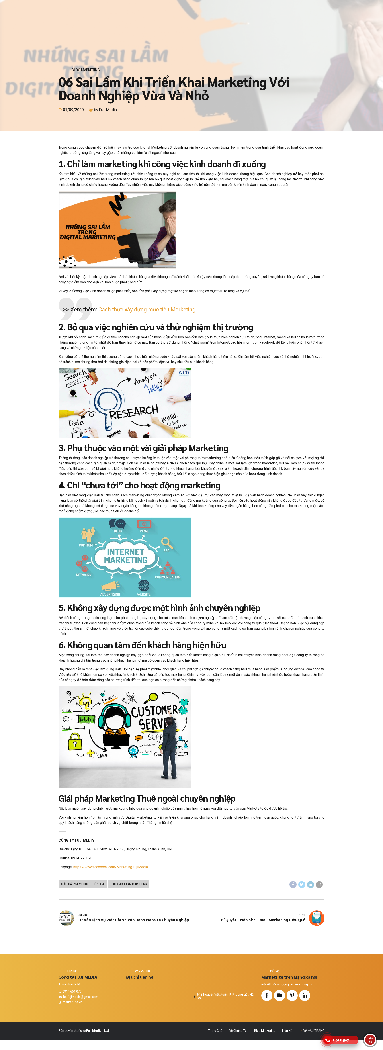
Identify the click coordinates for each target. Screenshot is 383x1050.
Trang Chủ (215, 1030)
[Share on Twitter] (301, 884)
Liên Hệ (287, 1030)
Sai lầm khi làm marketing (129, 884)
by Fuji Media (105, 109)
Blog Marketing (86, 69)
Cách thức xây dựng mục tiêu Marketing (146, 309)
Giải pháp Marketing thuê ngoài (83, 884)
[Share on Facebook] (293, 884)
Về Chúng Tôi (238, 1030)
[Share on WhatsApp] (319, 884)
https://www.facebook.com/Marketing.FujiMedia (110, 867)
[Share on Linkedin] (310, 884)
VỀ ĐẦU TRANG (313, 1030)
